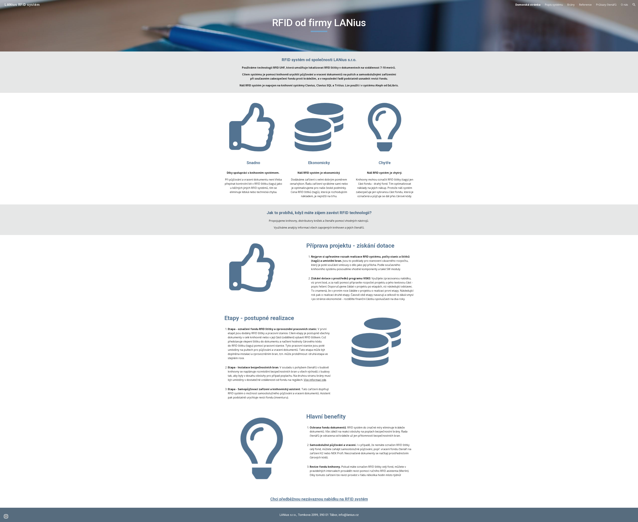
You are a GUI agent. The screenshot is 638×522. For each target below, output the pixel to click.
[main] (319, 25)
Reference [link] (585, 4)
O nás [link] (624, 4)
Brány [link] (571, 4)
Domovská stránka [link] (527, 4)
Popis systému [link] (554, 4)
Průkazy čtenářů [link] (606, 4)
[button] (634, 5)
